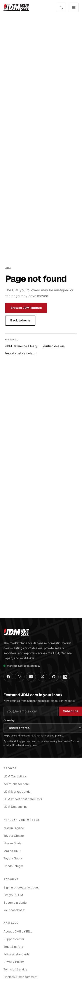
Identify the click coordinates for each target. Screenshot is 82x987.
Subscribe (70, 711)
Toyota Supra (12, 858)
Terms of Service (15, 969)
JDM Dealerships (15, 807)
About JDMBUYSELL (17, 931)
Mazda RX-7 (12, 851)
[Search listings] (61, 7)
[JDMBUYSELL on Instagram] (19, 676)
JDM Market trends (16, 792)
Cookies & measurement (20, 977)
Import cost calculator (21, 353)
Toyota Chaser (13, 836)
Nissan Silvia (12, 843)
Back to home (20, 320)
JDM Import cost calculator (22, 799)
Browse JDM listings (26, 308)
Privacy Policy (13, 962)
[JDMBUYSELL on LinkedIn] (65, 676)
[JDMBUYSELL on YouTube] (31, 676)
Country (9, 720)
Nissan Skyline (13, 828)
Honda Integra (13, 866)
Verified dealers (54, 346)
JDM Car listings (15, 776)
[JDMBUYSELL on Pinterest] (54, 676)
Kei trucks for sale (16, 784)
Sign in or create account (21, 887)
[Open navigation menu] (74, 7)
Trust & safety (13, 947)
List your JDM (13, 895)
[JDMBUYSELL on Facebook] (8, 676)
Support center (13, 939)
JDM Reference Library (21, 346)
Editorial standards (16, 954)
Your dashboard (14, 910)
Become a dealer (15, 903)
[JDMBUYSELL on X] (42, 676)
